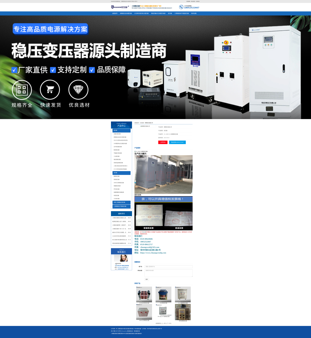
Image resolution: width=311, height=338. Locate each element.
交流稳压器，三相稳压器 (120, 1)
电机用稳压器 (117, 159)
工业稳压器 (116, 156)
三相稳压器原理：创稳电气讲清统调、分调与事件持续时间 (120, 225)
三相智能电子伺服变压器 (181, 13)
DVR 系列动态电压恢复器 (120, 169)
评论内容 (140, 270)
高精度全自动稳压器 (126, 13)
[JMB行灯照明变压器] (144, 311)
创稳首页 (114, 13)
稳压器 (115, 130)
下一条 (169, 323)
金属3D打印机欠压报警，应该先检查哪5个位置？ (120, 232)
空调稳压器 (120, 333)
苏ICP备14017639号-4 (116, 331)
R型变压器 (116, 195)
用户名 (140, 266)
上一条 (163, 323)
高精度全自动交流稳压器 (120, 137)
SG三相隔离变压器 (183, 303)
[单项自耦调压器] (183, 312)
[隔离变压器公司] (145, 126)
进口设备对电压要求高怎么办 (119, 239)
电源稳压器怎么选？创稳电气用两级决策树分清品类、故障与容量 (120, 221)
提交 (147, 279)
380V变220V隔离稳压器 (163, 316)
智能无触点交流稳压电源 (158, 13)
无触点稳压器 (117, 134)
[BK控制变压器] (163, 294)
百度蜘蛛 (188, 1)
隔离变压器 (116, 176)
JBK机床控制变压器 (144, 303)
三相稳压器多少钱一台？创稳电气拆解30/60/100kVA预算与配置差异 (120, 228)
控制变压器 (116, 179)
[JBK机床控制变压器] (144, 294)
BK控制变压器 (163, 303)
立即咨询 (162, 142)
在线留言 (198, 1)
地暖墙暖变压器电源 (119, 192)
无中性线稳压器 (118, 146)
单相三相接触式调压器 (119, 202)
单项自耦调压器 (183, 321)
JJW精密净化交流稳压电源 (120, 143)
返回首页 (158, 323)
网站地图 (193, 1)
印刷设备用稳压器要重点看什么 (120, 243)
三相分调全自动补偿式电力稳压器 (122, 165)
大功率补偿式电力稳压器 (141, 13)
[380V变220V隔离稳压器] (163, 309)
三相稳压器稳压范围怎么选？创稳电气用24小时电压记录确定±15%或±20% (120, 217)
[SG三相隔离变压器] (183, 294)
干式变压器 (116, 198)
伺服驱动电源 (117, 185)
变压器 (170, 13)
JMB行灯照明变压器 (119, 182)
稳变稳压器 (116, 150)
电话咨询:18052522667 (177, 142)
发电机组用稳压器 (118, 162)
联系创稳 (193, 13)
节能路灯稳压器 (118, 153)
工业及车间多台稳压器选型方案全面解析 (120, 236)
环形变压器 (116, 189)
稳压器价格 (137, 331)
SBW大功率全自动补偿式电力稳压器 (122, 140)
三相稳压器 (114, 333)
